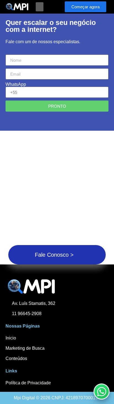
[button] (39, 6)
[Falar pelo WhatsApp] (102, 392)
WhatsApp (16, 84)
